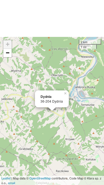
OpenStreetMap (40, 178)
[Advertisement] (52, 18)
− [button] (7, 52)
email (11, 183)
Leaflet (6, 178)
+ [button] (7, 44)
